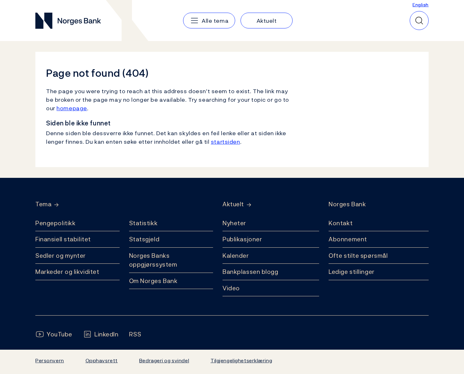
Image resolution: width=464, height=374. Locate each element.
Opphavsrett (102, 360)
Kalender (236, 255)
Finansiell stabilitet (63, 239)
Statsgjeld (144, 239)
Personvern (49, 360)
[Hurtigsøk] (419, 20)
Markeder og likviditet (67, 271)
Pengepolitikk (55, 223)
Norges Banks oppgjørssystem (153, 260)
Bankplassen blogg (250, 271)
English (421, 4)
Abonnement (348, 239)
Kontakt (341, 223)
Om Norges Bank (153, 280)
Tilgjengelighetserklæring (241, 360)
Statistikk (143, 223)
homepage (72, 108)
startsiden (225, 141)
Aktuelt (233, 204)
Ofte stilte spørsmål (358, 255)
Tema (43, 204)
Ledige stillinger (352, 271)
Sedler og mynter (60, 255)
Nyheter (234, 223)
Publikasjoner (242, 239)
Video (231, 288)
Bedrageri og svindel (164, 360)
